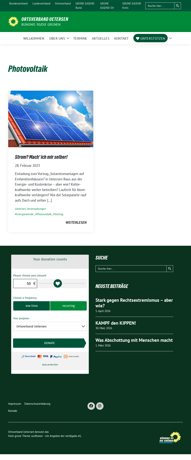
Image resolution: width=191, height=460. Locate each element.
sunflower (37, 436)
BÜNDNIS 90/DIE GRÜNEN (40, 24)
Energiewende (25, 214)
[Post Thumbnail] (50, 118)
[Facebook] (91, 406)
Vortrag (59, 214)
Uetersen (20, 209)
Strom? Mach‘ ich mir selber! (41, 157)
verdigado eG (73, 436)
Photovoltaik (44, 214)
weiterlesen (76, 222)
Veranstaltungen (36, 209)
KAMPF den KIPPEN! (116, 323)
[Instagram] (100, 406)
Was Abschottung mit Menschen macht (134, 340)
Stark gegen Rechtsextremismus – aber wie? (134, 303)
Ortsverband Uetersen (44, 19)
